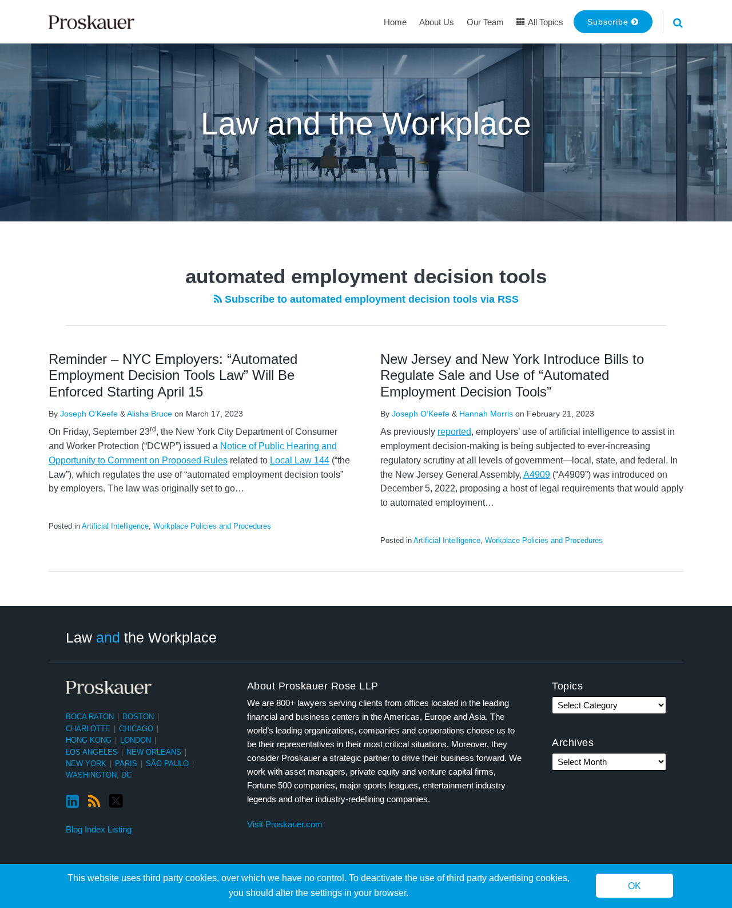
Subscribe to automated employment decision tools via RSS (370, 299)
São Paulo (167, 763)
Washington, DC (99, 775)
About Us (436, 22)
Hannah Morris (486, 413)
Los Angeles (92, 752)
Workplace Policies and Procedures (212, 526)
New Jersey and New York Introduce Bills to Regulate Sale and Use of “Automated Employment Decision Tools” (512, 375)
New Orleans (153, 752)
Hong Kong (89, 740)
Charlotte (88, 728)
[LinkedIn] (72, 802)
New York (86, 763)
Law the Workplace (141, 637)
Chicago (136, 728)
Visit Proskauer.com (285, 824)
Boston (138, 716)
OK (634, 886)
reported (454, 432)
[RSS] (94, 802)
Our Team (485, 22)
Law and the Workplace (366, 123)
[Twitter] (116, 801)
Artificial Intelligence (115, 526)
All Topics (544, 22)
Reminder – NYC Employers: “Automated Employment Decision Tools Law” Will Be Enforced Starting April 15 (173, 375)
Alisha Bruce (149, 413)
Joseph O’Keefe (89, 413)
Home (395, 22)
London (135, 740)
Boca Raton (90, 716)
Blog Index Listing (99, 829)
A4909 (536, 474)
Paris (126, 763)
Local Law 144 (299, 460)
